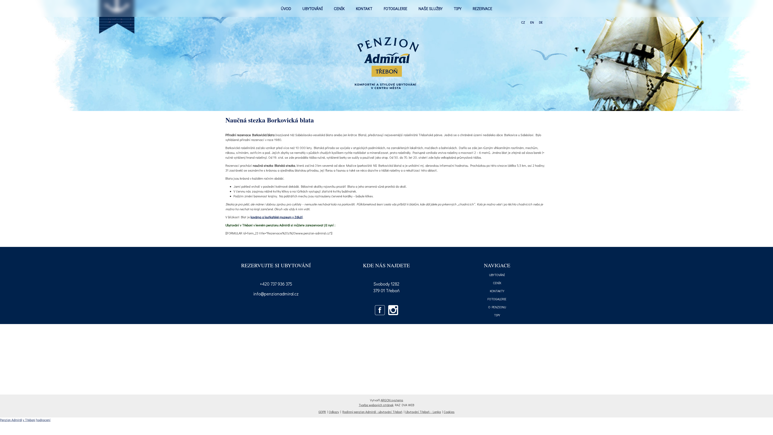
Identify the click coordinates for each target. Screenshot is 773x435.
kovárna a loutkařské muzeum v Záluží (277, 217)
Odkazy (334, 412)
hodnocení (43, 420)
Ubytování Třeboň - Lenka (423, 412)
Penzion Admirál (11, 420)
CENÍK (339, 8)
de (541, 22)
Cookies (449, 412)
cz (523, 22)
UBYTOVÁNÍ (312, 8)
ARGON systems (392, 400)
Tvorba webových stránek (376, 405)
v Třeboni (29, 420)
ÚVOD (286, 8)
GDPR (322, 412)
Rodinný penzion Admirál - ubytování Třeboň (372, 412)
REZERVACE (482, 8)
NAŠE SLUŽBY (430, 8)
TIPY (457, 8)
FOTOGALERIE (395, 8)
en (532, 22)
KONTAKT (364, 8)
